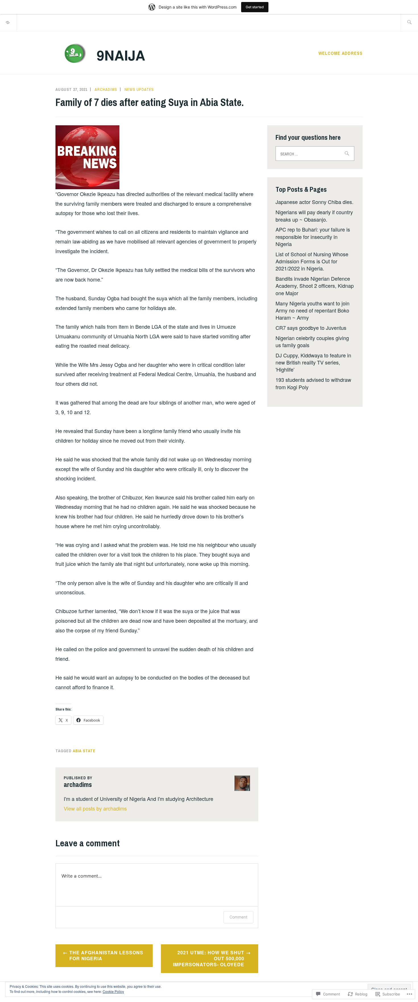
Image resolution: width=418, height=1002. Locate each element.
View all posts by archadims (95, 808)
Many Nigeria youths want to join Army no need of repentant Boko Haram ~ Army (312, 310)
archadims (106, 89)
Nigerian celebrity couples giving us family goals (312, 341)
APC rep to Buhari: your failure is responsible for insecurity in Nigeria (313, 236)
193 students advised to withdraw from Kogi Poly (313, 383)
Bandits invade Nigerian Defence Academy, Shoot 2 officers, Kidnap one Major (315, 285)
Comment (238, 916)
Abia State (84, 750)
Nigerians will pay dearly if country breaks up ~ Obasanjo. (314, 215)
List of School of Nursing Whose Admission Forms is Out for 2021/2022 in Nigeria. (312, 261)
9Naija (121, 55)
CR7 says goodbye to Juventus (311, 327)
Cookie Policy (113, 991)
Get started (255, 7)
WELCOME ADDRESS (340, 53)
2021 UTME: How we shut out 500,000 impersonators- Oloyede (208, 958)
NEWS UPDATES (139, 89)
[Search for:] (409, 22)
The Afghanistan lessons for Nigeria (106, 955)
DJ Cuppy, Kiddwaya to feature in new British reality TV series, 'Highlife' (313, 362)
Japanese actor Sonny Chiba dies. (314, 201)
